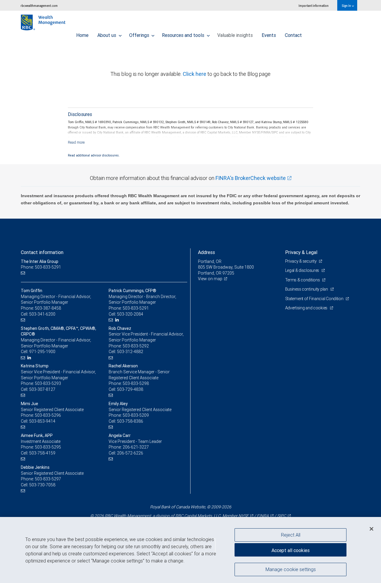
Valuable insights (235, 35)
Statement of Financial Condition (314, 298)
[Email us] (23, 273)
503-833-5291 (136, 308)
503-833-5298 (136, 383)
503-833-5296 (48, 415)
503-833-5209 (136, 415)
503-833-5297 (48, 479)
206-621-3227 (136, 447)
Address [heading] (206, 252)
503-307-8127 (42, 389)
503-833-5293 (48, 383)
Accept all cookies (290, 550)
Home (82, 35)
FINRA (263, 515)
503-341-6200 (42, 314)
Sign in (347, 5)
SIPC (281, 515)
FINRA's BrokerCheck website (251, 178)
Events (269, 35)
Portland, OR (209, 261)
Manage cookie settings (291, 569)
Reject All (290, 535)
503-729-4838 (130, 389)
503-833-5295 (48, 447)
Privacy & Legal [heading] (301, 252)
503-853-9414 (42, 421)
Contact (293, 35)
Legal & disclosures (302, 270)
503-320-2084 (130, 314)
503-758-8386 (130, 421)
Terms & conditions (303, 280)
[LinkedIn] (117, 320)
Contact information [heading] (42, 252)
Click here (195, 73)
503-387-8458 (48, 308)
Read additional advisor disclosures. (94, 155)
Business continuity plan (307, 289)
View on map (210, 278)
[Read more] (76, 142)
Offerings (139, 35)
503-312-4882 (130, 351)
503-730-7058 (42, 485)
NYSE (243, 515)
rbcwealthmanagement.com (39, 5)
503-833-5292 (136, 346)
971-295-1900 (42, 351)
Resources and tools (183, 35)
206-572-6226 (130, 453)
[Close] (371, 528)
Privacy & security (301, 261)
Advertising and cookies (306, 308)
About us (107, 35)
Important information (314, 5)
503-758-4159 (42, 453)
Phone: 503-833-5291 (41, 267)
